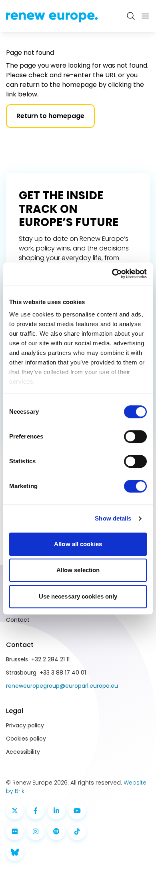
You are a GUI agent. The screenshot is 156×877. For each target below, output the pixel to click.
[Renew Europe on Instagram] (35, 831)
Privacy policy (25, 725)
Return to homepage (50, 115)
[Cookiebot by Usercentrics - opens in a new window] (112, 273)
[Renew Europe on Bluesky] (15, 852)
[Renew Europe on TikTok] (77, 831)
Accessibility (23, 752)
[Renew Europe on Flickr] (15, 831)
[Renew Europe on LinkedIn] (56, 810)
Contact (18, 620)
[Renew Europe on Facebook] (35, 810)
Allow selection (78, 570)
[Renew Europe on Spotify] (56, 831)
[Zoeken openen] (131, 16)
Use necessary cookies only (78, 596)
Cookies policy (26, 739)
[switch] (135, 436)
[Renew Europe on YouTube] (77, 810)
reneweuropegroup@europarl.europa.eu (62, 686)
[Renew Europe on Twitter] (15, 810)
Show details (113, 518)
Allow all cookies (78, 544)
